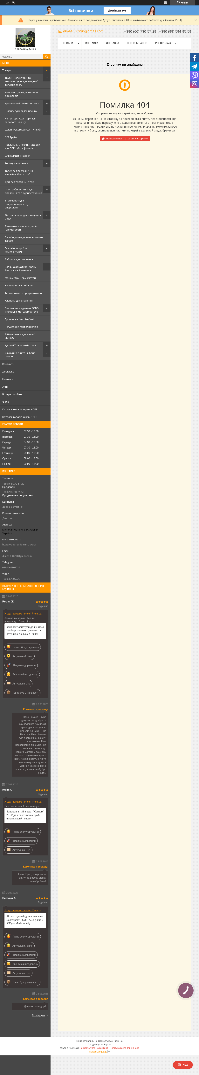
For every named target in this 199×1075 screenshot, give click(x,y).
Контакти (8, 364)
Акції (5, 386)
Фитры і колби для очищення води (23, 216)
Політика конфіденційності (125, 1048)
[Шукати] (47, 57)
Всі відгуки (38, 1015)
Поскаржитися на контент (93, 1048)
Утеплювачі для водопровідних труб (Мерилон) (17, 204)
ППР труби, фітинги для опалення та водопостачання (23, 191)
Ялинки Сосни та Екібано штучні (20, 354)
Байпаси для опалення (19, 259)
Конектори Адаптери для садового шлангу (20, 120)
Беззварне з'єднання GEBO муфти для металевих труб (22, 309)
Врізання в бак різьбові (19, 319)
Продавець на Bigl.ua (99, 1044)
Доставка (8, 371)
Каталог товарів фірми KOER (19, 409)
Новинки (7, 379)
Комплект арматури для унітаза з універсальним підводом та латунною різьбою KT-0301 (25, 630)
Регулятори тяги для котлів (21, 326)
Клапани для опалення (19, 300)
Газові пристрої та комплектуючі (16, 249)
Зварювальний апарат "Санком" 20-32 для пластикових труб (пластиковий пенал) (25, 815)
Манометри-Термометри (20, 278)
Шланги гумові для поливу (21, 111)
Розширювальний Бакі (19, 285)
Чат (185, 1064)
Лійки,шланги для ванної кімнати (20, 336)
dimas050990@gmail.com (17, 556)
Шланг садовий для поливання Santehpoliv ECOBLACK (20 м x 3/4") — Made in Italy (24, 920)
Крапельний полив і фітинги (22, 103)
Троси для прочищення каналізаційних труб (19, 172)
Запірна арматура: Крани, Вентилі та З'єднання (21, 268)
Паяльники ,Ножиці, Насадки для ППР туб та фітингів (22, 146)
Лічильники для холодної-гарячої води (21, 227)
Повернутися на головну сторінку (127, 138)
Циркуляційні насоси (17, 155)
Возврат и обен (12, 394)
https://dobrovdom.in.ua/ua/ (19, 544)
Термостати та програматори (23, 293)
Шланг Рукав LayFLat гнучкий (23, 129)
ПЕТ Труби (11, 137)
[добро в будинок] (25, 37)
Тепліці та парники (16, 163)
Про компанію (137, 43)
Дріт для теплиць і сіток (19, 182)
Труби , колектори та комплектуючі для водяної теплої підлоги (21, 81)
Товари (6, 70)
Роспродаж (163, 43)
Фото (5, 402)
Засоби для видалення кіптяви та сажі (24, 238)
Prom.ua (118, 1041)
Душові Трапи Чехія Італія (21, 345)
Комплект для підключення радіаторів (21, 94)
